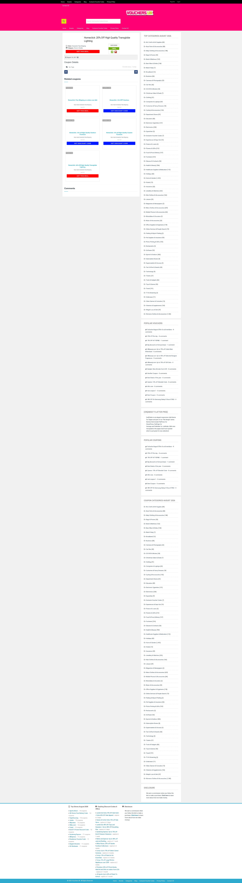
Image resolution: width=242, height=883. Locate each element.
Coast (71, 827)
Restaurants (150, 246)
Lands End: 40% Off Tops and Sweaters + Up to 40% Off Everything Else (106, 827)
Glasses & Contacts (152, 161)
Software (149, 250)
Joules (71, 820)
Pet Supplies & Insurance (154, 237)
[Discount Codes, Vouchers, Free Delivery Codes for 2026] (139, 12)
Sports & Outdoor (151, 254)
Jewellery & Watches (152, 191)
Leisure (148, 199)
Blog (85, 2)
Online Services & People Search (156, 229)
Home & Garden (78, 48)
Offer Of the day (152, 336)
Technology (149, 271)
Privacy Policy (111, 2)
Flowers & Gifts (151, 148)
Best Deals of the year (154, 378)
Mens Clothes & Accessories (155, 208)
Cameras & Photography (153, 80)
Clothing (148, 97)
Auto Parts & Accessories (154, 46)
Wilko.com (72, 825)
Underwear (149, 297)
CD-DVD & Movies (151, 89)
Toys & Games (150, 284)
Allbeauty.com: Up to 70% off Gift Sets (159, 362)
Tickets (148, 276)
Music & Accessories (152, 220)
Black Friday (149, 68)
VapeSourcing (73, 818)
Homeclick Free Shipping (79, 46)
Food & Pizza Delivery (152, 153)
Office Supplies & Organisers (155, 225)
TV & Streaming (151, 293)
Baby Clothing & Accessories (155, 51)
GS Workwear (73, 846)
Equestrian (149, 131)
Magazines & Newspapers (154, 203)
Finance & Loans (151, 144)
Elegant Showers (74, 844)
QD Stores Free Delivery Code (78, 813)
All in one (150, 386)
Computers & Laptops (153, 102)
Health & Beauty (151, 165)
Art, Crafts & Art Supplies (154, 42)
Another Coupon (152, 373)
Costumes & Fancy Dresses (154, 106)
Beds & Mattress (151, 59)
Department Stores (152, 114)
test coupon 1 (151, 391)
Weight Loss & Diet (152, 310)
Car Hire (148, 85)
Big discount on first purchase (156, 345)
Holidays (148, 174)
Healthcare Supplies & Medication (156, 170)
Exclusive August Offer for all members (159, 329)
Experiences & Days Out (153, 140)
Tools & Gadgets (151, 280)
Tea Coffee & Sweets (152, 267)
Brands (69, 2)
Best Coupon (151, 395)
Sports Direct (73, 811)
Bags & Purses (150, 55)
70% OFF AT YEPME (153, 340)
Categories (77, 2)
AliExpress (72, 837)
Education (149, 119)
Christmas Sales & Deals (153, 93)
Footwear (149, 157)
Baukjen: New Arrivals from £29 (157, 369)
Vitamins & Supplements (153, 305)
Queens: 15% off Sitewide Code (157, 382)
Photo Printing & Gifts (153, 242)
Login (178, 1)
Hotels (148, 182)
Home (63, 2)
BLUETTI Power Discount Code (79, 830)
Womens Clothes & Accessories (156, 314)
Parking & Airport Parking (153, 233)
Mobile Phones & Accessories (155, 212)
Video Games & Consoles (154, 301)
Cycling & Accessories (153, 110)
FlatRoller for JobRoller (161, 426)
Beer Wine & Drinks (152, 63)
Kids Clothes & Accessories (154, 195)
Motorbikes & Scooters (153, 216)
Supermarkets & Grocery (153, 263)
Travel (148, 288)
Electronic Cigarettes (152, 123)
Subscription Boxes (152, 259)
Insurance (149, 186)
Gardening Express (75, 834)
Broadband (149, 72)
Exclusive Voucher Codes (96, 2)
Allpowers (72, 822)
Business (149, 76)
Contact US (65, 5)
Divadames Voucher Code (77, 839)
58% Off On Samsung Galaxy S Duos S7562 (160, 399)
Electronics (149, 127)
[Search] (63, 21)
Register (172, 1)
